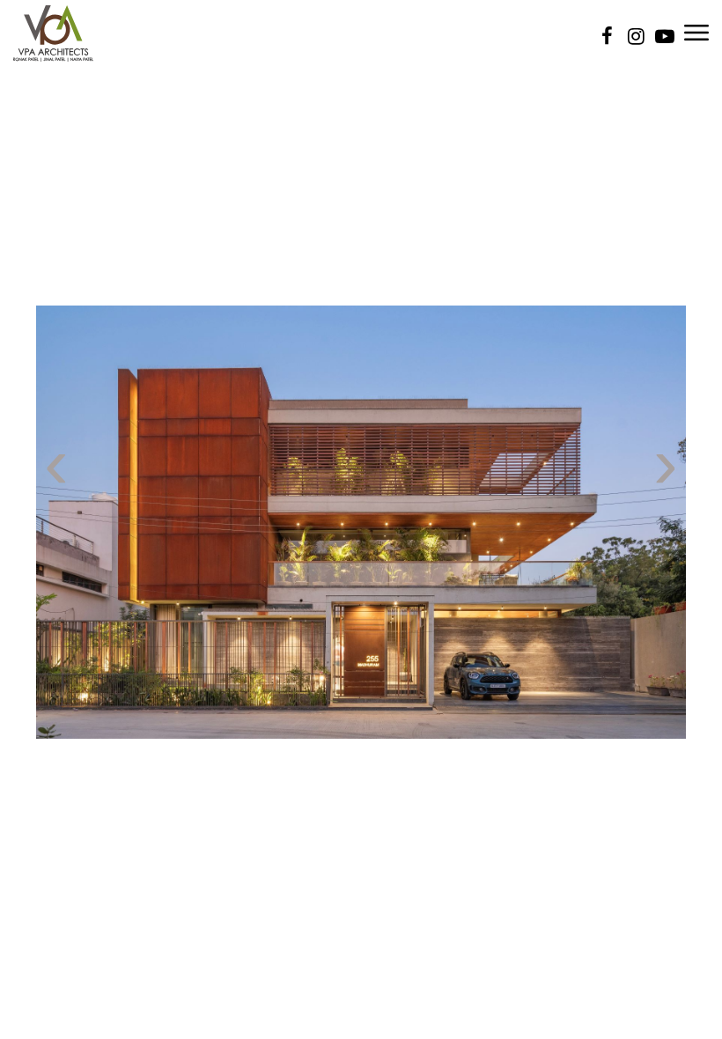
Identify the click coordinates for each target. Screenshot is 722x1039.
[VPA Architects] (53, 32)
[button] (23, 959)
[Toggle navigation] (696, 31)
